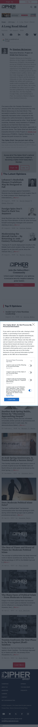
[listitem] (19, 360)
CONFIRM (11, 399)
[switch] (30, 366)
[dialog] (19, 363)
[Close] (34, 325)
